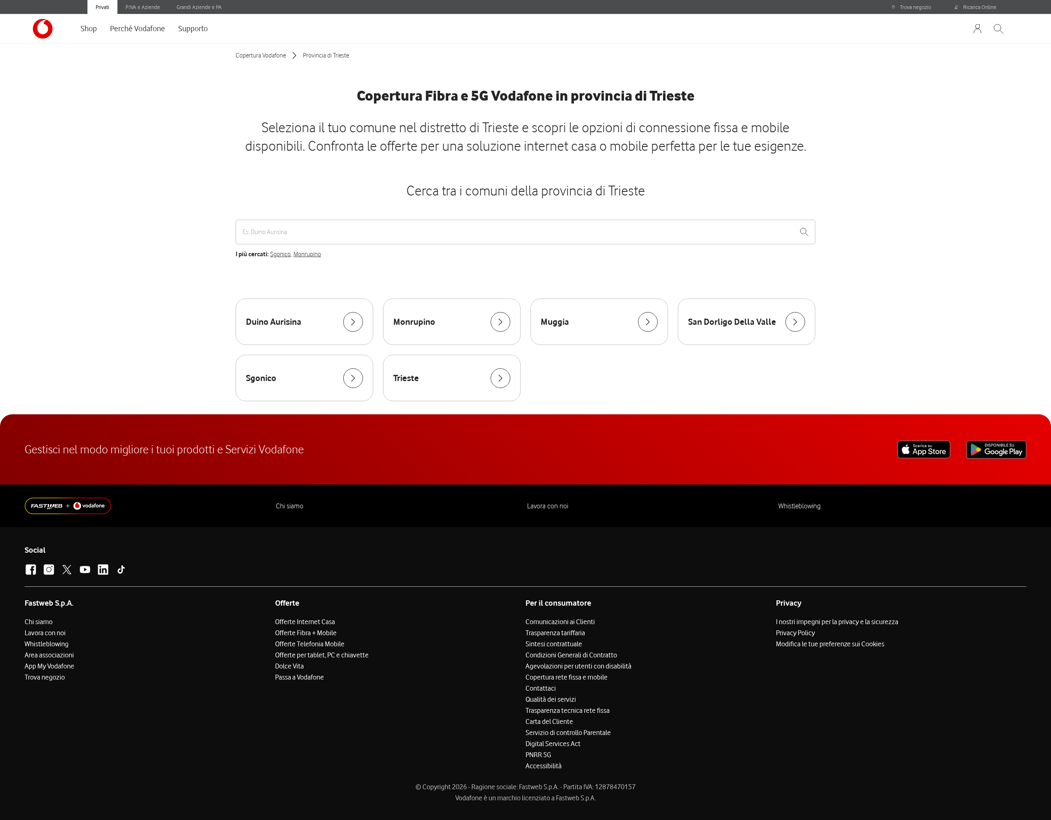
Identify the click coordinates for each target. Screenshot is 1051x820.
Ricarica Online (979, 7)
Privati (102, 7)
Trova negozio (915, 7)
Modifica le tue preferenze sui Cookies (830, 644)
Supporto (193, 28)
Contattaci (541, 688)
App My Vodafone (49, 666)
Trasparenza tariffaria (555, 633)
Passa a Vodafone (299, 677)
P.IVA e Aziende (143, 7)
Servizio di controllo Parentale (568, 732)
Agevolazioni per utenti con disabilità (578, 666)
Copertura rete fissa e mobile (567, 677)
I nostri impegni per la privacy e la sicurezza (837, 622)
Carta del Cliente (549, 721)
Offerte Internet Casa (305, 622)
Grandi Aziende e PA (199, 7)
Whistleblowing (799, 506)
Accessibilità (544, 766)
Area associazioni (49, 655)
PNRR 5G (538, 755)
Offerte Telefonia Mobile (309, 644)
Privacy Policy (795, 633)
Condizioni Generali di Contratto (571, 655)
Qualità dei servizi (551, 699)
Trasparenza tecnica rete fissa (568, 710)
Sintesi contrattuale (554, 644)
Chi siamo (289, 506)
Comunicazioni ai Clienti (560, 622)
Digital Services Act (553, 744)
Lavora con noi (547, 506)
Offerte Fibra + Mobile (306, 633)
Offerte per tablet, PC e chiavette (322, 655)
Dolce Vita (289, 666)
